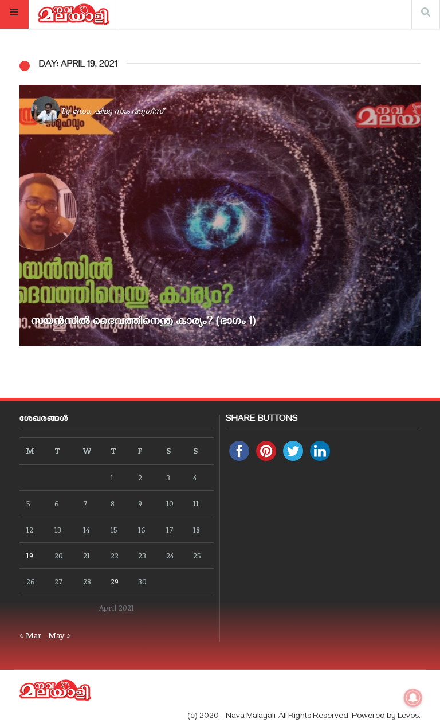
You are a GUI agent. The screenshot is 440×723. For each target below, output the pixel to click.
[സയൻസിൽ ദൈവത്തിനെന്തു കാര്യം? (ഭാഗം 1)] (220, 215)
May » (59, 635)
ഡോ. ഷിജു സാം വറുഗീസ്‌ (117, 110)
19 (29, 555)
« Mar (30, 635)
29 (115, 581)
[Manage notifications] (413, 698)
